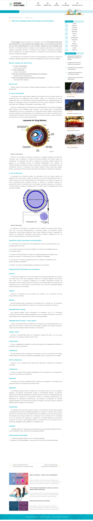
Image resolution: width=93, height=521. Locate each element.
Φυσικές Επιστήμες (16, 17)
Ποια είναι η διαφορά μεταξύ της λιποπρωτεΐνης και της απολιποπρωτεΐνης (23, 465)
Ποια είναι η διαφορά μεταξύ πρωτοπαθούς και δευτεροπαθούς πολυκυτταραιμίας (49, 465)
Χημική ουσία (29, 17)
